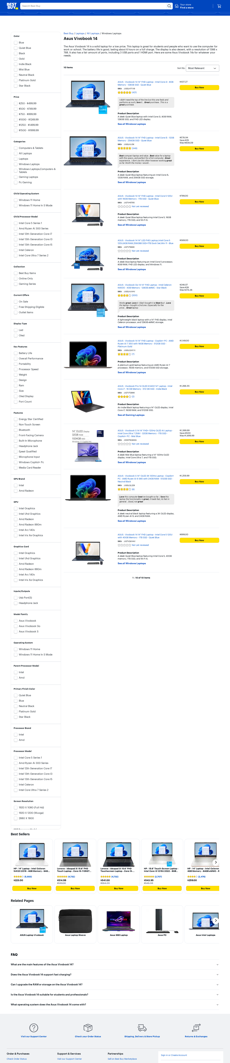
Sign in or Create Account (174, 1055)
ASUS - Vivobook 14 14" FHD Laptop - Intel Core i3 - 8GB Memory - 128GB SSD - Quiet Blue (145, 83)
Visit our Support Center (69, 1058)
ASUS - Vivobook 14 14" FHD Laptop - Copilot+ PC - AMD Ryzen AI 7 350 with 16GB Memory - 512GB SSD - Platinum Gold (146, 343)
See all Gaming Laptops (131, 415)
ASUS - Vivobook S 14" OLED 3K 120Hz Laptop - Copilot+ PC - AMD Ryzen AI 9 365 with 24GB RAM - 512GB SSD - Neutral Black (146, 478)
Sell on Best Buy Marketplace (122, 1058)
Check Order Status (17, 1058)
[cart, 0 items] (219, 6)
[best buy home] (12, 6)
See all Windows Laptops (132, 124)
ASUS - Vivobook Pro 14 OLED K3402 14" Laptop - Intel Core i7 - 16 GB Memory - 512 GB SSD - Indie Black (145, 387)
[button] (184, 6)
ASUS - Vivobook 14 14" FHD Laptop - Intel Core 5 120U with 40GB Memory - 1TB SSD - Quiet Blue (145, 536)
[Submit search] (169, 6)
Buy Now (199, 87)
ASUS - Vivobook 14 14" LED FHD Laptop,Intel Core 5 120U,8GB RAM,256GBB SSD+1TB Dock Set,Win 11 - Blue (145, 242)
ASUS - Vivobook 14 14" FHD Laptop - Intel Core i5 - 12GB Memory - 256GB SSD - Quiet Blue (146, 139)
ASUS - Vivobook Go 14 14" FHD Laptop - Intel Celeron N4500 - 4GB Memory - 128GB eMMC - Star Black (145, 286)
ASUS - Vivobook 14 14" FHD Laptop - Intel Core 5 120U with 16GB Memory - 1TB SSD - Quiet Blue (145, 197)
